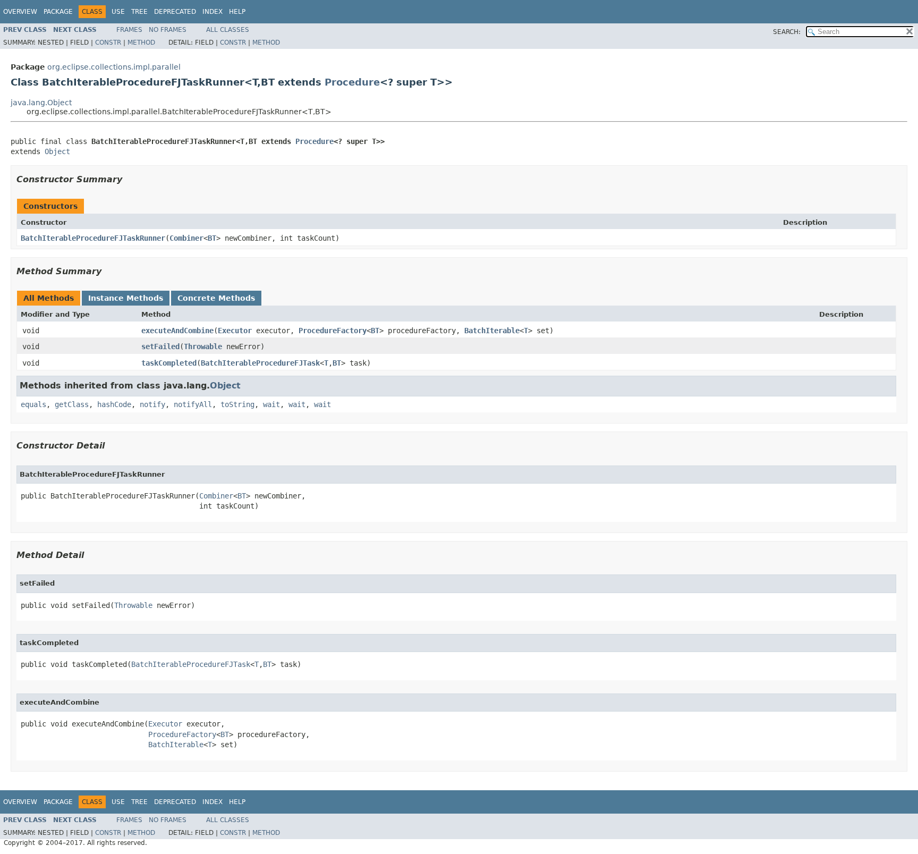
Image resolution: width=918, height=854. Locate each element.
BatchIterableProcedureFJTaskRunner (93, 238)
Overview (20, 11)
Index (212, 11)
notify (152, 404)
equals (33, 404)
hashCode (114, 404)
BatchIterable (492, 330)
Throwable (203, 346)
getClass (72, 404)
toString (237, 404)
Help (237, 11)
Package (58, 11)
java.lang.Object (41, 102)
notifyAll (193, 404)
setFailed (160, 346)
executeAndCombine (177, 330)
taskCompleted (169, 363)
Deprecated (175, 11)
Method (141, 42)
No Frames (167, 29)
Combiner (186, 238)
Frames (129, 29)
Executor (235, 330)
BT (212, 238)
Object (57, 151)
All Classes (227, 29)
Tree (139, 11)
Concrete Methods (216, 298)
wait (271, 404)
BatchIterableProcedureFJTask (260, 363)
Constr (108, 42)
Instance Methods (125, 298)
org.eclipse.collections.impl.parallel (114, 67)
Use (118, 11)
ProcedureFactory (333, 330)
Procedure (352, 82)
